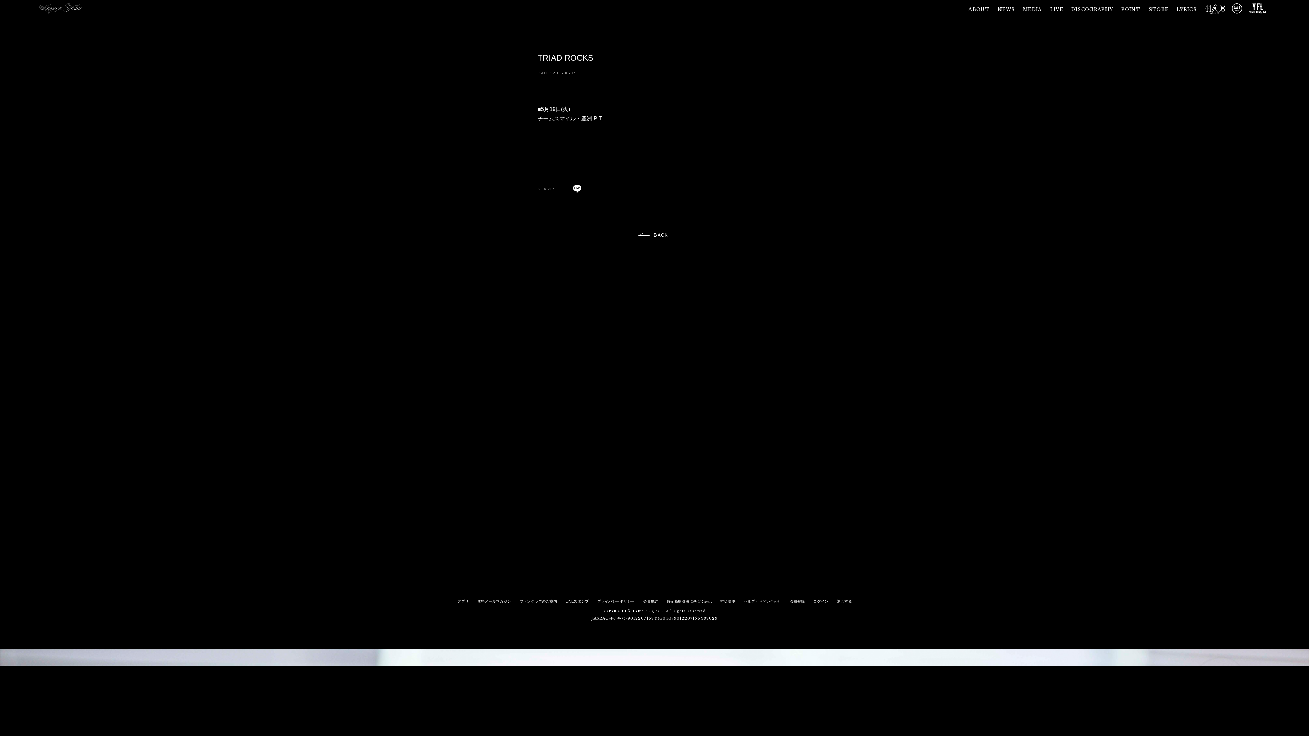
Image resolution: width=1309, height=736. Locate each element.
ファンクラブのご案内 (538, 601)
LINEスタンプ (577, 601)
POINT (1131, 9)
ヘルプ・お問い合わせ (762, 601)
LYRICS (1187, 9)
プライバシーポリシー (616, 601)
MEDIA (1032, 9)
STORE (1159, 9)
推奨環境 (727, 601)
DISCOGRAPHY (1092, 9)
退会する (844, 601)
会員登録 (797, 601)
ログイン (820, 601)
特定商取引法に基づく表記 (689, 601)
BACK (661, 235)
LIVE (1056, 9)
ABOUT (979, 9)
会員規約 (650, 601)
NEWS (1006, 9)
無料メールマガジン (494, 601)
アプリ (463, 601)
